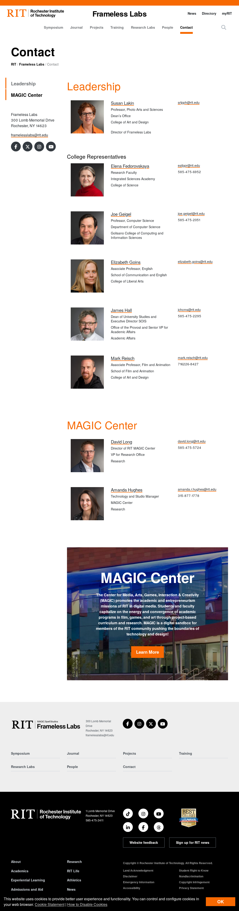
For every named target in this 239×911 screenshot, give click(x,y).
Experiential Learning (28, 880)
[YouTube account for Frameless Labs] (51, 146)
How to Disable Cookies (87, 904)
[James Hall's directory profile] (87, 323)
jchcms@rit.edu (189, 309)
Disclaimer (130, 876)
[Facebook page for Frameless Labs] (16, 146)
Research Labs (143, 27)
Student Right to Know (193, 870)
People (167, 27)
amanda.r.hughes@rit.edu (197, 489)
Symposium (53, 27)
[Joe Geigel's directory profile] (87, 227)
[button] (223, 27)
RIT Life (73, 871)
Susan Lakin (122, 103)
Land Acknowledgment (138, 870)
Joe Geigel (121, 214)
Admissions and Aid (27, 889)
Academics (19, 871)
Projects (96, 27)
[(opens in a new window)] (128, 724)
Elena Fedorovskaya (130, 166)
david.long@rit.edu (192, 441)
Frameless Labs (31, 64)
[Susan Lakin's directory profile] (87, 116)
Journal (76, 27)
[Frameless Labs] (46, 724)
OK (220, 901)
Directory (209, 13)
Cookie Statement (49, 904)
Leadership (23, 83)
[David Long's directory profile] (87, 455)
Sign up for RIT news (192, 842)
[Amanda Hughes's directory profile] (87, 503)
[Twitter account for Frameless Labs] (27, 146)
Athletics (74, 880)
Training (117, 27)
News (192, 13)
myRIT (227, 13)
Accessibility (131, 888)
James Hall (121, 310)
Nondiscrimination (191, 876)
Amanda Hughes (126, 490)
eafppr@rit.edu (189, 165)
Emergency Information (138, 882)
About (16, 861)
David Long (121, 442)
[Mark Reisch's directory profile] (87, 371)
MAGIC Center (26, 94)
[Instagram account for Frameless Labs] (39, 146)
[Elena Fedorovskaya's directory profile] (87, 179)
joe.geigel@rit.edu (191, 213)
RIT (13, 64)
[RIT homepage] (35, 13)
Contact (186, 27)
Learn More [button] (147, 652)
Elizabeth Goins (126, 262)
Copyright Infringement (194, 882)
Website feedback (144, 842)
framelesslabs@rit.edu (29, 135)
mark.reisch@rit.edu (193, 357)
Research (74, 861)
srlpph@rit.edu (189, 102)
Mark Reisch (122, 358)
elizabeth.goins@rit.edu (195, 261)
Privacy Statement (191, 888)
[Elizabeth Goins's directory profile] (87, 275)
